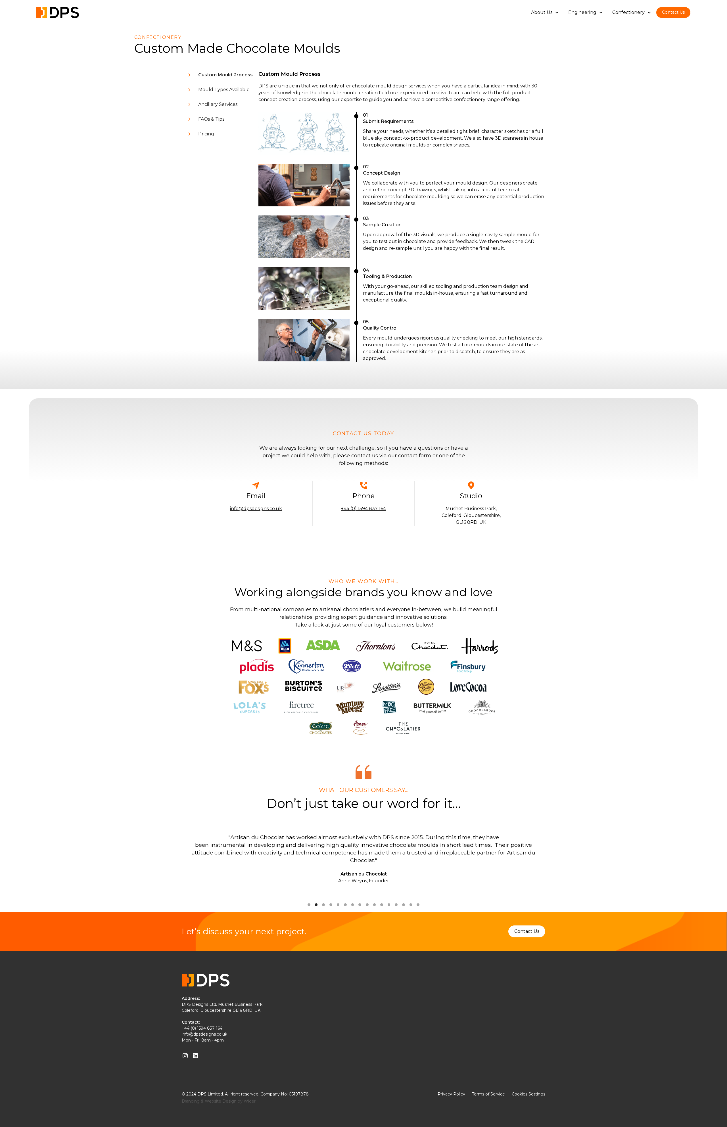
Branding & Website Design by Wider (219, 1101)
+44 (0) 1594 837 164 (363, 508)
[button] (545, 12)
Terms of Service (488, 1094)
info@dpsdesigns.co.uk (256, 508)
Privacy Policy (451, 1094)
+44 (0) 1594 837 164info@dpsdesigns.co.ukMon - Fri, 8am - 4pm (204, 1034)
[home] (57, 12)
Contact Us (673, 12)
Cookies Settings (528, 1094)
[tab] (217, 75)
